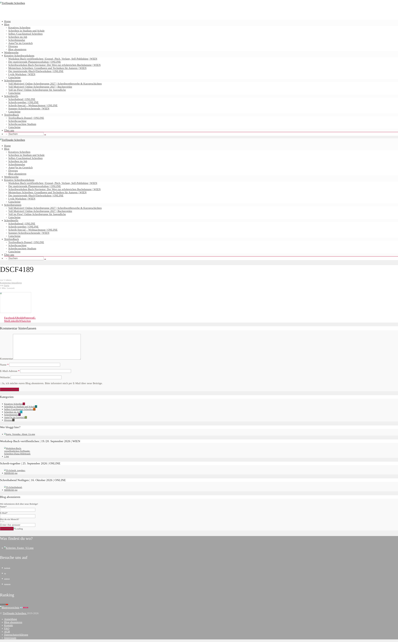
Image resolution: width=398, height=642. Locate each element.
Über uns (9, 130)
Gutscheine (14, 77)
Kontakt (8, 625)
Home (7, 21)
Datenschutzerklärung (16, 634)
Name (4, 364)
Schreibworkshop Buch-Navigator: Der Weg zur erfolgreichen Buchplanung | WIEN (54, 64)
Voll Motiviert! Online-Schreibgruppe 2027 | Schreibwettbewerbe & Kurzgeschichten (55, 83)
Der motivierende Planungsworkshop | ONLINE (34, 61)
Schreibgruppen (12, 80)
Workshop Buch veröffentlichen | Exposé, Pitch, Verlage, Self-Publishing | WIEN (52, 58)
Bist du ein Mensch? (9, 520)
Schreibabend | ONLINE (21, 99)
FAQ (6, 628)
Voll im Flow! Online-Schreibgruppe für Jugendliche (37, 89)
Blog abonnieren (17, 49)
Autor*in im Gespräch (20, 43)
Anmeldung (10, 619)
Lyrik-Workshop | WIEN (21, 74)
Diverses (13, 46)
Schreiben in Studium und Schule (26, 30)
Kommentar (6, 358)
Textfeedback (11, 114)
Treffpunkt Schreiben (15, 613)
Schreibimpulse (16, 40)
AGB (7, 631)
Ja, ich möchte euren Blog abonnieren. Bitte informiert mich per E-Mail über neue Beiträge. (52, 383)
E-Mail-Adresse (9, 371)
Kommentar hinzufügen (11, 282)
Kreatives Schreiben (19, 27)
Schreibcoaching (17, 120)
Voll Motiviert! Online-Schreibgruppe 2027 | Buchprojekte (40, 86)
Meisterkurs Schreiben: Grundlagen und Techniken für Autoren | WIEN (47, 68)
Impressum (10, 637)
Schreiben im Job (17, 36)
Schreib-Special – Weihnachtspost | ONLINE (33, 105)
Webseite (5, 377)
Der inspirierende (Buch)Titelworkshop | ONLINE (35, 71)
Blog (6, 24)
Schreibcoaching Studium (22, 124)
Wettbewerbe (11, 52)
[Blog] (9, 607)
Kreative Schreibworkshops (19, 55)
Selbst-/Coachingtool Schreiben (25, 33)
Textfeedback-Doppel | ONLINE (26, 117)
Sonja (6, 285)
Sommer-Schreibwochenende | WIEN (28, 108)
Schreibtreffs (11, 96)
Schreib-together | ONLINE (23, 102)
